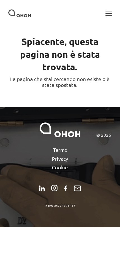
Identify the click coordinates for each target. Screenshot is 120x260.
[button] (108, 13)
